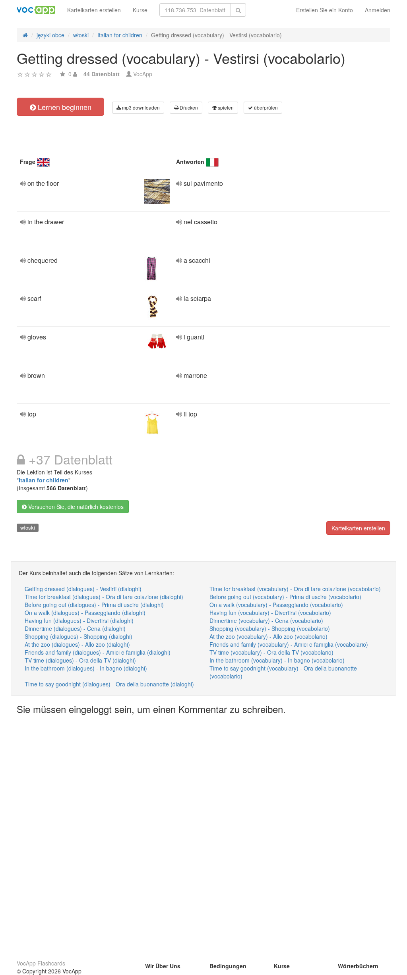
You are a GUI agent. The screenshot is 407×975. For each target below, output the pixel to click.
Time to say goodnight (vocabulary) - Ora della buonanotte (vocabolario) (283, 672)
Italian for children (43, 480)
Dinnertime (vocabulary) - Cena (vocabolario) (266, 620)
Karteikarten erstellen (94, 10)
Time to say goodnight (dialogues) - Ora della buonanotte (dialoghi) (109, 684)
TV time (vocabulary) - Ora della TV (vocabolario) (271, 652)
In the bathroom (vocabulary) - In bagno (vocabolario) (277, 660)
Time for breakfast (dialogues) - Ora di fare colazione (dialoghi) (104, 597)
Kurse (140, 10)
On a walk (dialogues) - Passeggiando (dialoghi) (85, 613)
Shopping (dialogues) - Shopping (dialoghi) (78, 636)
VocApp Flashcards (41, 963)
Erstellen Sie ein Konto (324, 10)
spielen (225, 107)
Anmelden (377, 10)
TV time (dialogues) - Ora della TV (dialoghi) (80, 660)
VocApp (142, 74)
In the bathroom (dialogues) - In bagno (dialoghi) (86, 668)
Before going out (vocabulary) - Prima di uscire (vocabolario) (285, 597)
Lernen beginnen (63, 107)
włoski (27, 527)
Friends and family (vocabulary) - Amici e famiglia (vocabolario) (288, 644)
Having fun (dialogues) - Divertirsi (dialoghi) (79, 620)
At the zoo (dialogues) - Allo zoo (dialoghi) (77, 644)
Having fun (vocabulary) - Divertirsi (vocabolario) (270, 613)
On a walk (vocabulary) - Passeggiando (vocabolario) (276, 605)
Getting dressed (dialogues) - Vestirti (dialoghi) (83, 589)
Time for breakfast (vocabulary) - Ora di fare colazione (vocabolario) (295, 589)
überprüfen (265, 107)
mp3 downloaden (140, 107)
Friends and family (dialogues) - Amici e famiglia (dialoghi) (98, 652)
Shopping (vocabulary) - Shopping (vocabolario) (269, 628)
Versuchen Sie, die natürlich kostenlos (75, 507)
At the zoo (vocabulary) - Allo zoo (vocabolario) (268, 636)
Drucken (188, 107)
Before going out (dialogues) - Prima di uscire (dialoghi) (94, 605)
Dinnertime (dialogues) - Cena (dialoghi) (75, 628)
